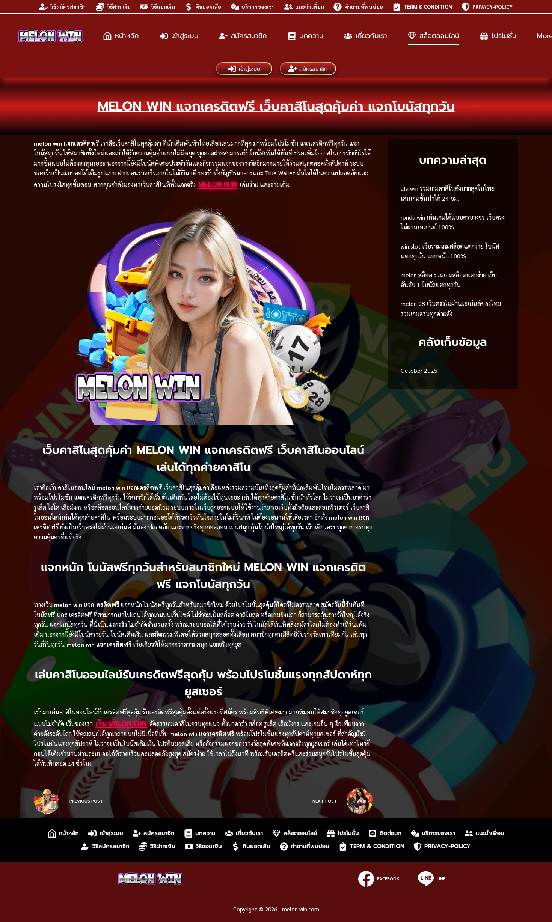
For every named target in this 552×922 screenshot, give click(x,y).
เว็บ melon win (121, 723)
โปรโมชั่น (504, 35)
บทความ (311, 35)
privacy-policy (492, 6)
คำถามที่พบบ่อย (363, 6)
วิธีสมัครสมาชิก (68, 6)
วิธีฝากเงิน (119, 6)
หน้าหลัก (127, 35)
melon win (217, 183)
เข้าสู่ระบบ (185, 35)
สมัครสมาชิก (249, 35)
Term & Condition (427, 6)
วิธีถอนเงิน (163, 6)
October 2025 (419, 370)
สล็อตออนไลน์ (439, 35)
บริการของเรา (258, 6)
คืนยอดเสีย (208, 6)
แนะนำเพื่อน (309, 6)
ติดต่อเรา (390, 833)
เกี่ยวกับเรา (371, 35)
